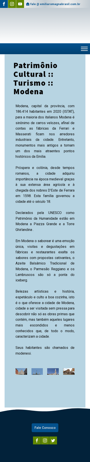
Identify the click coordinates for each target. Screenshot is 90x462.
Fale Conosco (45, 428)
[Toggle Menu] (84, 49)
